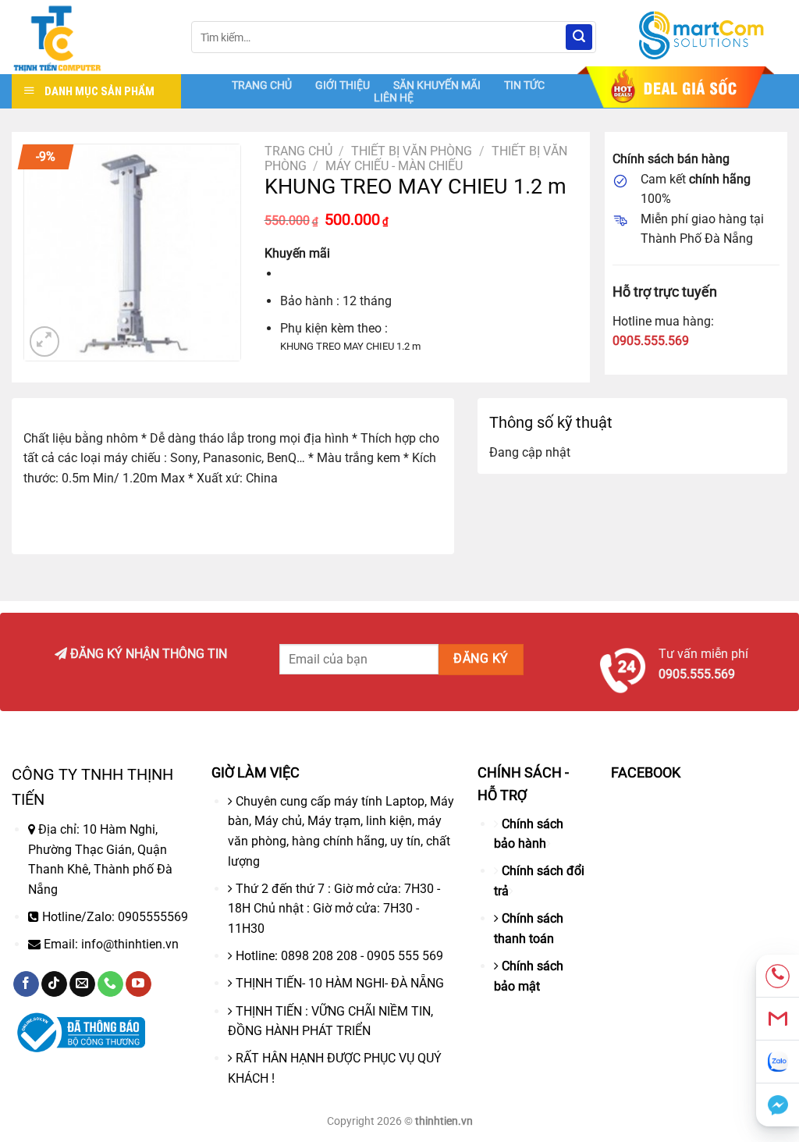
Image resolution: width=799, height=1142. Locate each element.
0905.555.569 (651, 340)
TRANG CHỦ (262, 85)
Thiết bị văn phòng (411, 151)
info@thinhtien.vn (130, 944)
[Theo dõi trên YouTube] (138, 984)
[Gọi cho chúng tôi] (110, 984)
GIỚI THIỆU (342, 85)
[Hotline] (777, 976)
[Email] (777, 1019)
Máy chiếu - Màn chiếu (394, 165)
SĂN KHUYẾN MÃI (437, 85)
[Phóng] (45, 341)
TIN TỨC (524, 85)
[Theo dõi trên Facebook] (26, 984)
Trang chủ (298, 151)
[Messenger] (777, 1104)
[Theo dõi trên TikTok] (54, 984)
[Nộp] (579, 37)
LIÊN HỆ (394, 97)
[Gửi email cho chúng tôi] (82, 984)
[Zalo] (777, 1062)
